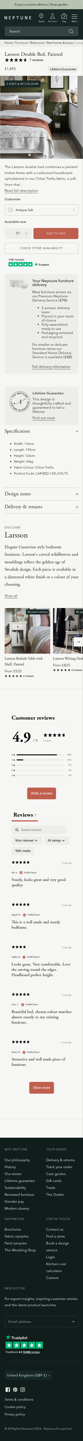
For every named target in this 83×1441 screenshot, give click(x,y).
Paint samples (16, 1243)
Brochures (13, 1229)
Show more (41, 1088)
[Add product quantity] (10, 233)
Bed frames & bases (60, 42)
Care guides (56, 1174)
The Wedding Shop (20, 1250)
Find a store (55, 1236)
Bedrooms (37, 42)
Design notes (18, 494)
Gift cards (54, 1180)
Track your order (59, 1167)
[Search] (71, 31)
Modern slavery (17, 1208)
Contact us (54, 1229)
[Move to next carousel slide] (78, 642)
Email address (18, 1316)
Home (9, 42)
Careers (52, 1278)
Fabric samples (17, 1236)
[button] (41, 755)
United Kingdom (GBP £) (27, 1375)
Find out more (44, 418)
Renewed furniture (19, 1194)
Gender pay (14, 1201)
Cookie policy (15, 1407)
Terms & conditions (19, 1399)
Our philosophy (17, 1160)
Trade (50, 1187)
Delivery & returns (23, 507)
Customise (12, 199)
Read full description (21, 190)
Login (50, 1257)
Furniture (21, 42)
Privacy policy (15, 1414)
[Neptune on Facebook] (8, 1390)
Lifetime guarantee (20, 1180)
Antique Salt (24, 210)
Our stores (13, 1174)
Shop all (11, 596)
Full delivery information (51, 367)
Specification (17, 431)
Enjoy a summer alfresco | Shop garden (41, 4)
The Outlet (55, 1194)
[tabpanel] (41, 961)
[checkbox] (23, 851)
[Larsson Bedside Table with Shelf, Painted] (27, 631)
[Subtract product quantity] (26, 233)
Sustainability (15, 1187)
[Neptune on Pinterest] (15, 1390)
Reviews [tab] (24, 814)
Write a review (41, 793)
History (10, 1167)
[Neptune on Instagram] (22, 1390)
